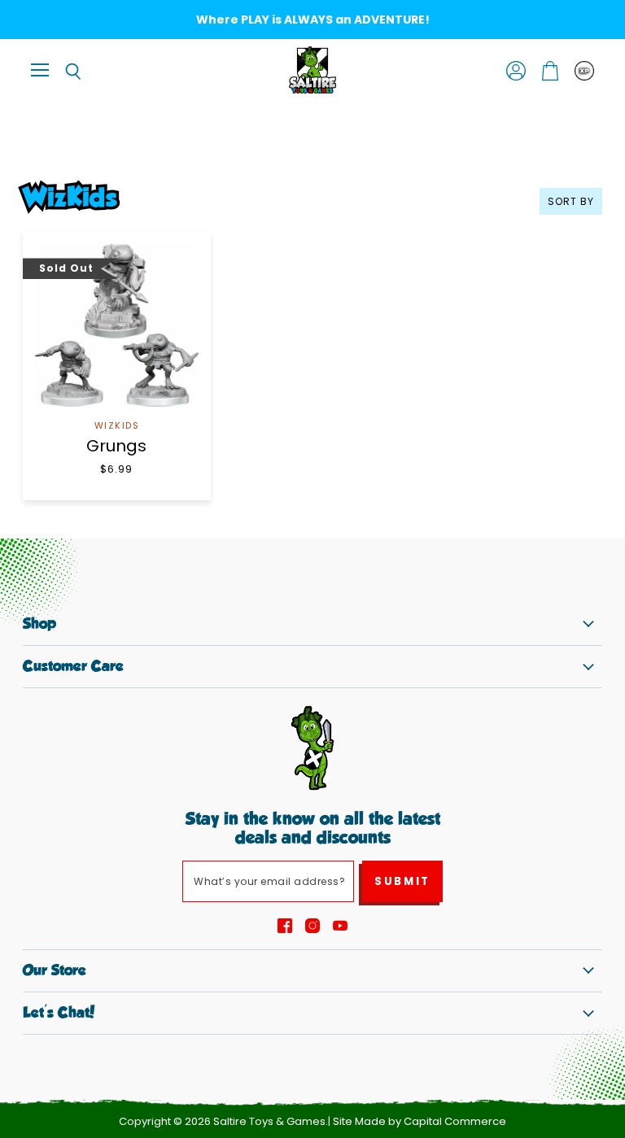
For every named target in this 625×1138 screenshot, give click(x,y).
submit (402, 881)
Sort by (571, 201)
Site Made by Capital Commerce (419, 1121)
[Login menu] (584, 71)
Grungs (116, 445)
